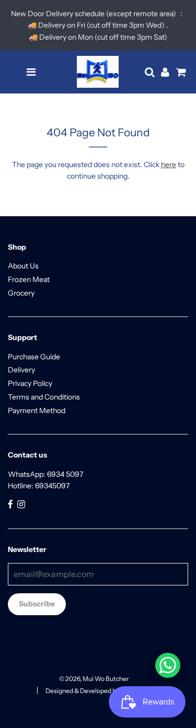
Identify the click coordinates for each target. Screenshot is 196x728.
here (168, 164)
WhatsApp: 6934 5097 (45, 474)
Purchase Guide (34, 356)
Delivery (21, 369)
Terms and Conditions (44, 397)
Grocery (21, 293)
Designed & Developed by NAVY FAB (98, 691)
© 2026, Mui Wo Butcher (94, 679)
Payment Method (36, 410)
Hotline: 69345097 (39, 485)
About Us (23, 266)
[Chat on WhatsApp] (167, 665)
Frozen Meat (29, 279)
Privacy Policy (30, 383)
